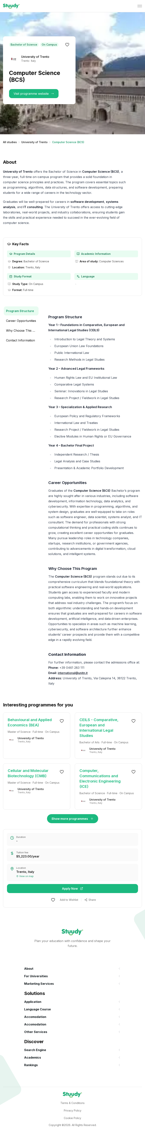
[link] (11, 6)
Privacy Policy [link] (72, 1110)
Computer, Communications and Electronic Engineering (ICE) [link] (100, 778)
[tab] (21, 310)
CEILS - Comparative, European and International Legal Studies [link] (98, 728)
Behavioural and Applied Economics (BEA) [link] (30, 722)
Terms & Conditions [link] (72, 1103)
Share (92, 899)
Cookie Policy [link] (72, 1118)
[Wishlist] (67, 44)
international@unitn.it (73, 673)
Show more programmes (70, 819)
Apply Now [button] (70, 888)
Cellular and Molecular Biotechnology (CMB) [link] (28, 773)
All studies (10, 142)
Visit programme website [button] (31, 93)
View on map (26, 876)
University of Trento (34, 142)
